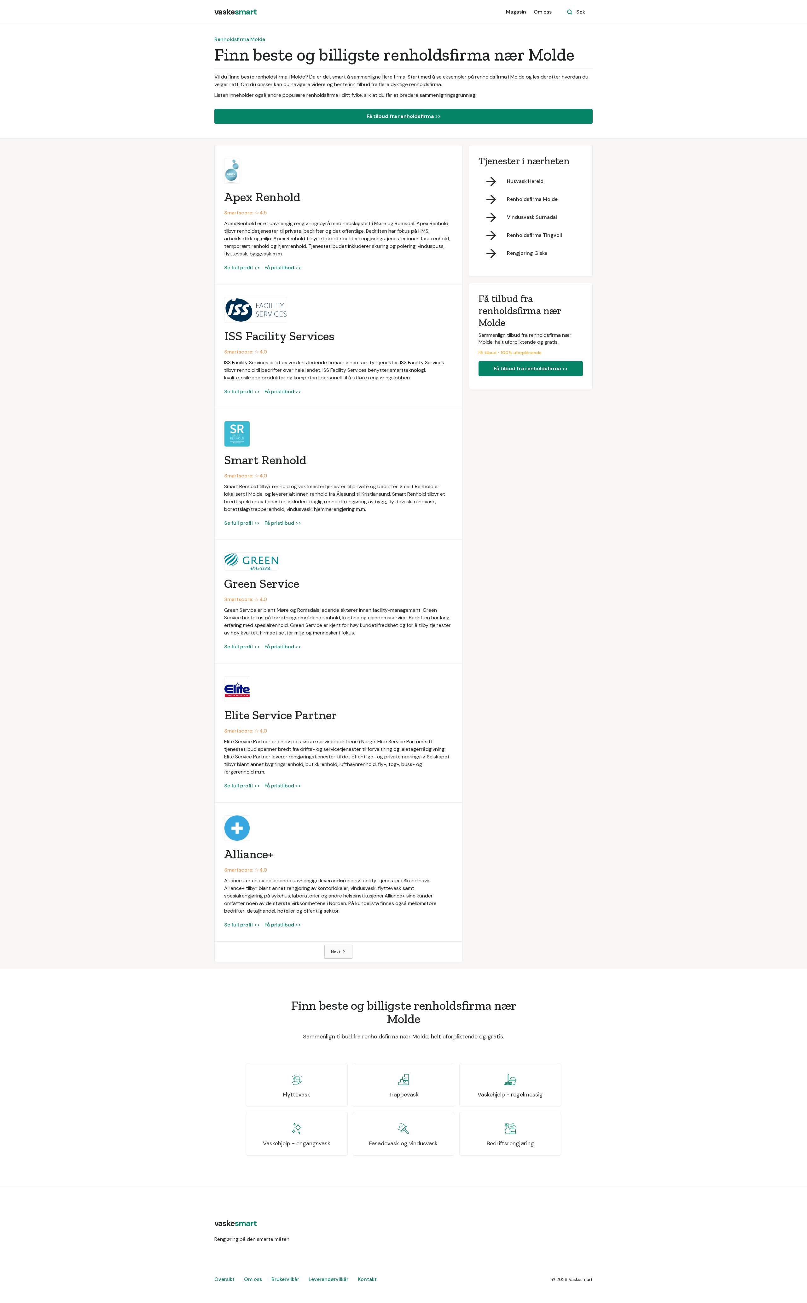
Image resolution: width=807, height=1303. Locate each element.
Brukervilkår (285, 1279)
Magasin (516, 12)
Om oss (543, 12)
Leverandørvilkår (328, 1279)
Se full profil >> (242, 267)
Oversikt (224, 1279)
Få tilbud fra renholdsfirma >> (404, 116)
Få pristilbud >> (282, 267)
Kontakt (367, 1279)
